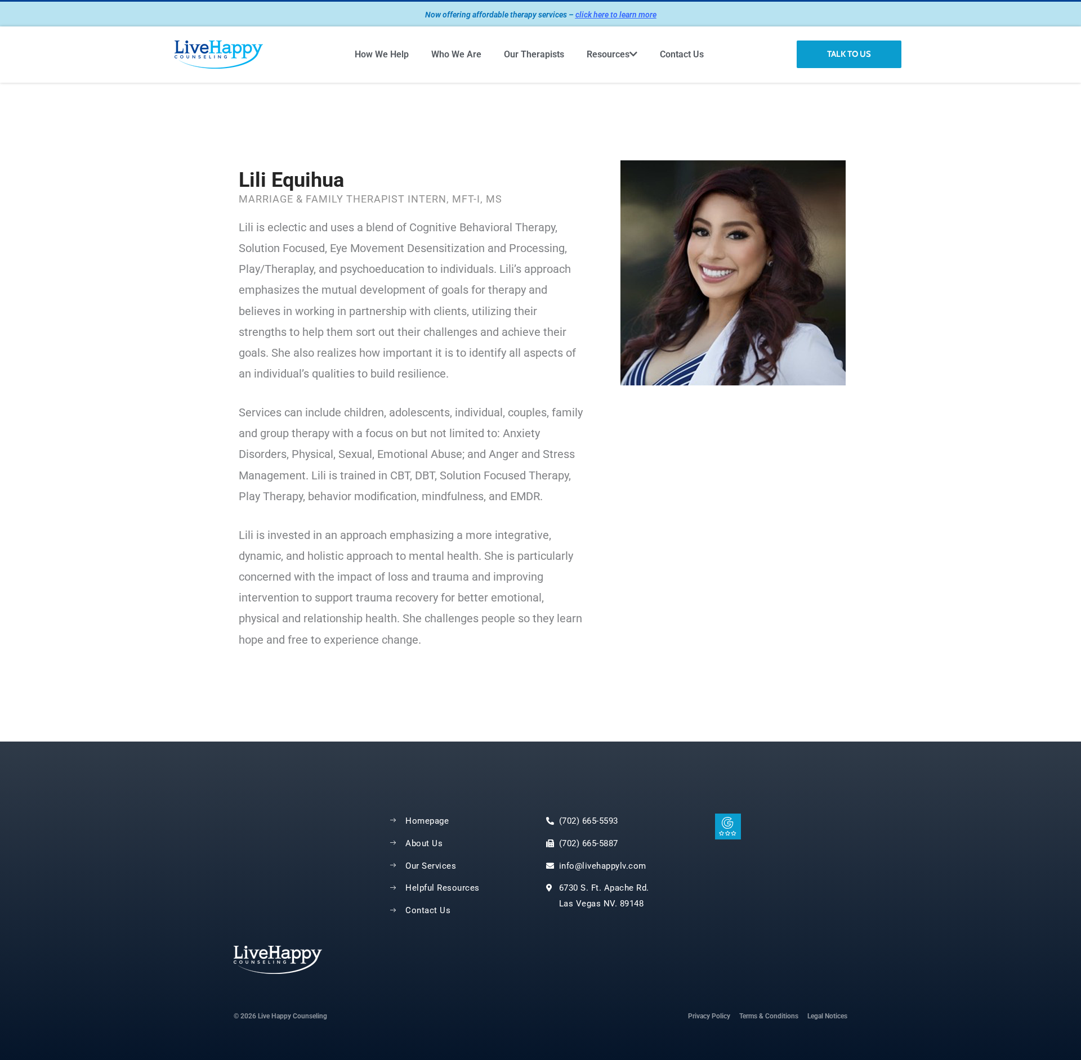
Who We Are (456, 54)
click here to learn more (615, 14)
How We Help (382, 54)
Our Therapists (534, 54)
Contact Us (682, 54)
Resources (608, 54)
